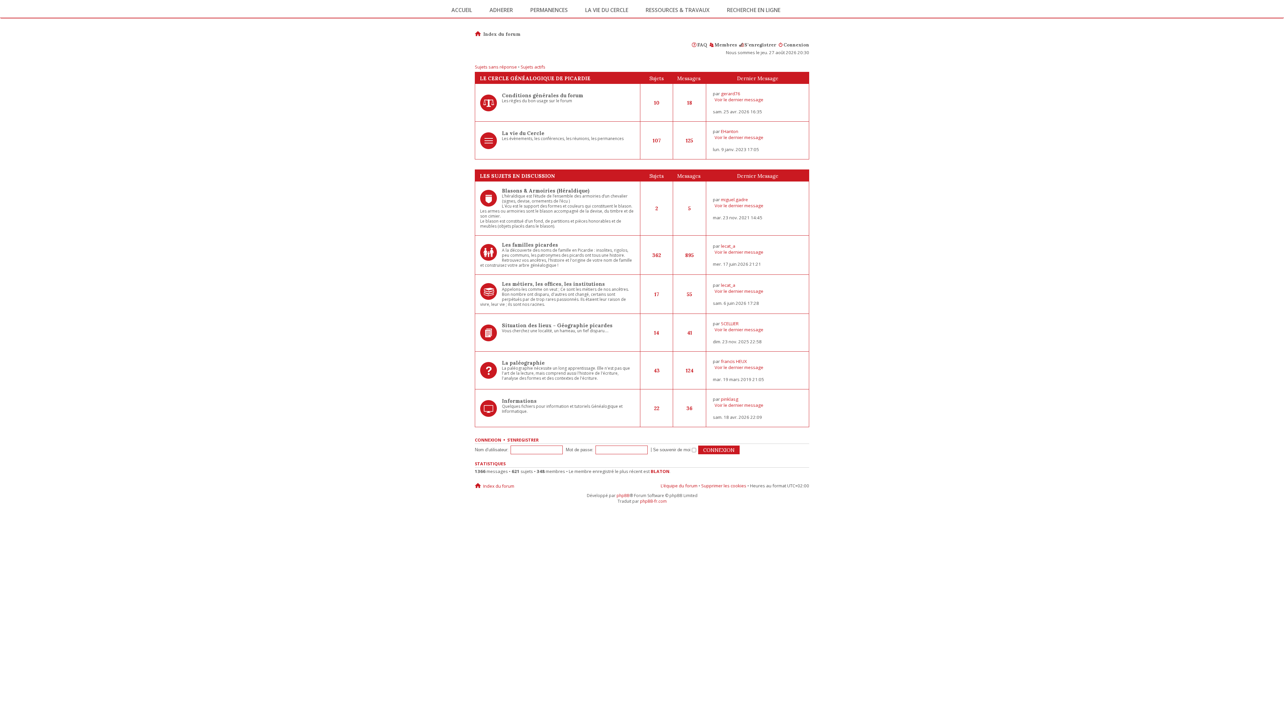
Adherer (501, 10)
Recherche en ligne (753, 10)
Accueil (461, 10)
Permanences (549, 10)
